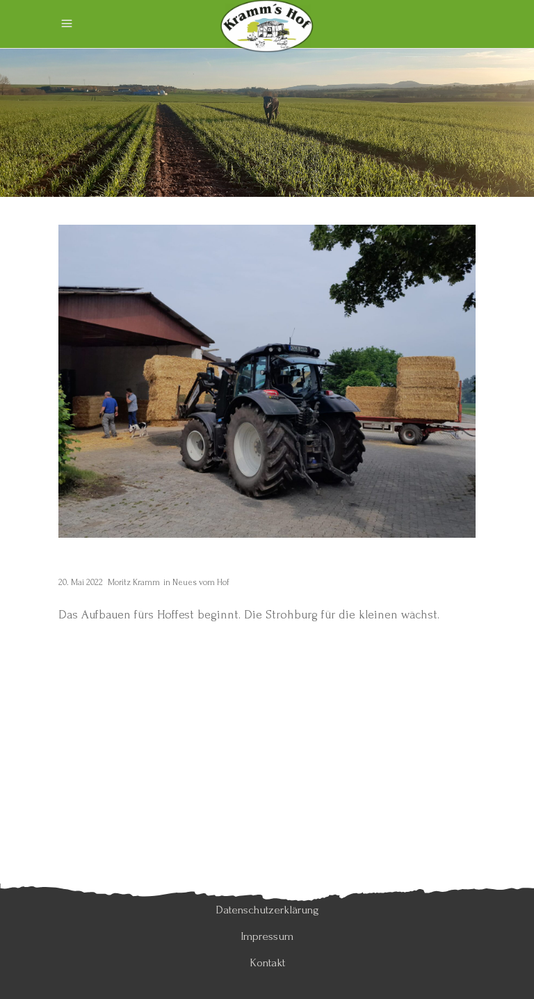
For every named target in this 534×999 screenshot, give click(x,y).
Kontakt (267, 962)
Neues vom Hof (200, 582)
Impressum (267, 936)
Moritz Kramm (134, 582)
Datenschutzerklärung (267, 909)
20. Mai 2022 (80, 582)
